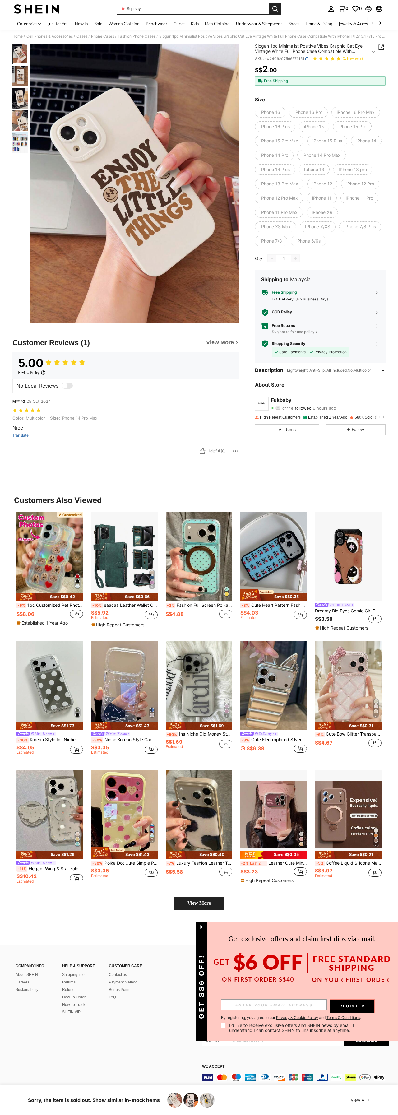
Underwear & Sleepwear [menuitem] (259, 23)
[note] (49, 597)
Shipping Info (73, 975)
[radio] (270, 112)
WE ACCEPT (213, 1067)
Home (17, 36)
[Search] (275, 9)
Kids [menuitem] (195, 23)
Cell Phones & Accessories (49, 36)
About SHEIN (27, 975)
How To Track (73, 1004)
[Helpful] (202, 451)
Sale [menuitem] (98, 23)
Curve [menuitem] (179, 23)
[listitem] (50, 572)
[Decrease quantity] (272, 258)
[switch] (67, 386)
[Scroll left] (372, 23)
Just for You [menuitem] (58, 23)
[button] (368, 8)
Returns (69, 982)
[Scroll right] (380, 23)
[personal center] (331, 8)
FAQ (112, 997)
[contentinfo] (295, 1077)
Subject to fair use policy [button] (293, 331)
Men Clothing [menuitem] (217, 23)
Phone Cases (102, 36)
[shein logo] (36, 8)
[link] (343, 8)
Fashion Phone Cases (136, 36)
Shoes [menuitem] (293, 23)
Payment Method (123, 982)
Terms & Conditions (343, 1017)
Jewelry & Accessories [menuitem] (358, 23)
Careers (22, 982)
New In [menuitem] (81, 23)
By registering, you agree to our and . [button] (291, 1017)
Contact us (118, 975)
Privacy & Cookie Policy (297, 1017)
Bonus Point (119, 989)
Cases (81, 36)
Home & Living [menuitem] (319, 23)
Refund (68, 989)
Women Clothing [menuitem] (124, 23)
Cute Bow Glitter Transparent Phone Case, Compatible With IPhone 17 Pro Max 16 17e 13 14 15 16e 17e (349, 734)
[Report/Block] (235, 451)
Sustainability (27, 989)
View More (199, 903)
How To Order (74, 997)
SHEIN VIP (71, 1012)
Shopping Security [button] (288, 343)
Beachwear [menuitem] (156, 23)
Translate (20, 435)
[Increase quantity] (295, 258)
